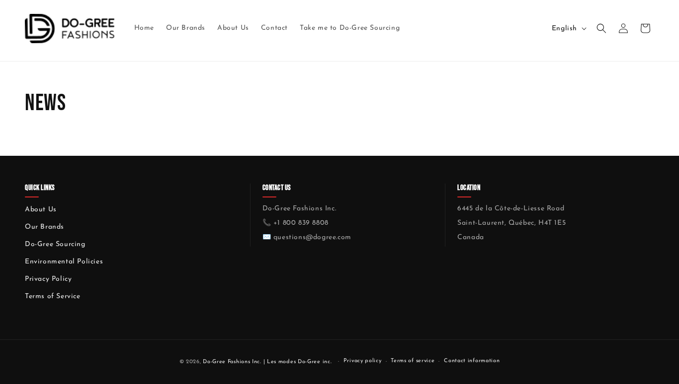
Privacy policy (362, 361)
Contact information (472, 361)
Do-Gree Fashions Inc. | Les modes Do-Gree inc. (267, 362)
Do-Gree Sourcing (55, 244)
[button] (601, 28)
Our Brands (44, 227)
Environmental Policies (64, 261)
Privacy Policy (48, 279)
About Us (41, 209)
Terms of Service (53, 296)
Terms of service (412, 361)
